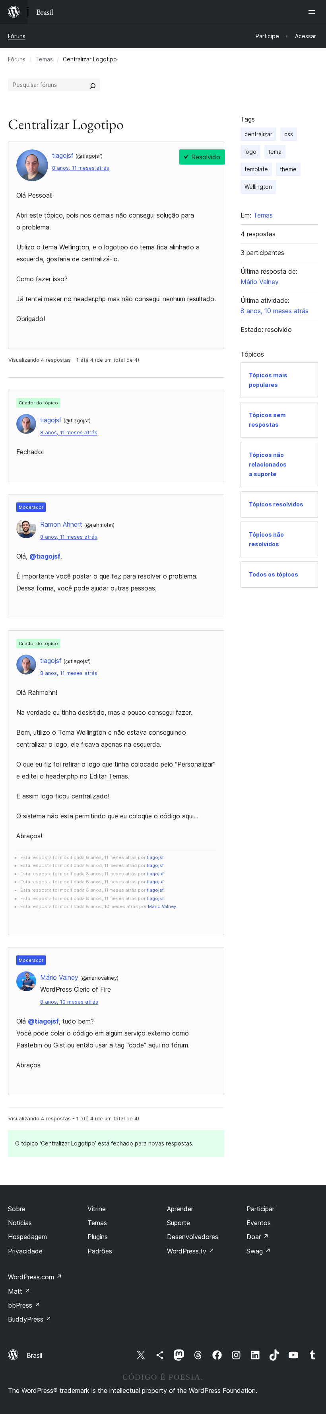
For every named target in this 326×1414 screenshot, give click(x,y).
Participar (260, 1209)
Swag (258, 1251)
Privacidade (25, 1251)
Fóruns (16, 36)
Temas (44, 59)
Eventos (258, 1223)
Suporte (178, 1223)
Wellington (258, 186)
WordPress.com (35, 1277)
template (256, 169)
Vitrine (96, 1209)
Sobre (16, 1209)
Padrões (99, 1251)
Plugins (97, 1237)
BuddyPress (29, 1319)
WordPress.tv (190, 1251)
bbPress (24, 1305)
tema (274, 151)
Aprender (180, 1209)
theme (288, 169)
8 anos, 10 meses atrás (69, 1002)
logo (250, 151)
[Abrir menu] (313, 12)
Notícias (20, 1223)
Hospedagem (27, 1237)
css (288, 134)
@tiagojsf (44, 556)
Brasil (34, 1355)
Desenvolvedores (192, 1237)
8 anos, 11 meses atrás (80, 168)
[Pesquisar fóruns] (92, 84)
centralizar (258, 134)
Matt (19, 1291)
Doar (257, 1237)
